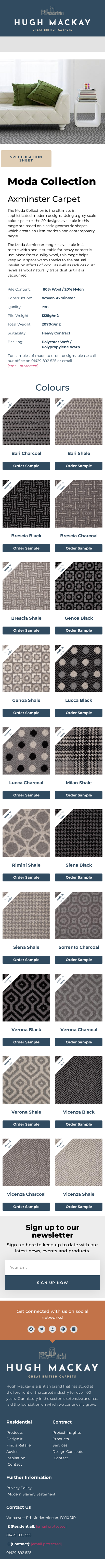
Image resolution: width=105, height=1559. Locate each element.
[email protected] (23, 366)
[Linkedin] (73, 1329)
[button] (52, 42)
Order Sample (26, 466)
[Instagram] (52, 1329)
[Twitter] (41, 1329)
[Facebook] (31, 1329)
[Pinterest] (63, 1329)
